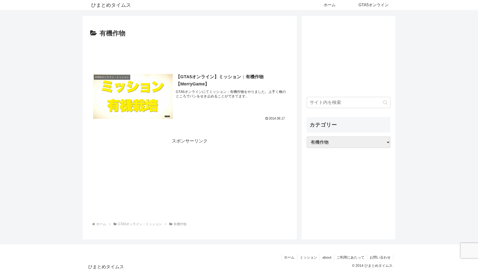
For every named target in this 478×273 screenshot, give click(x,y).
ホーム (289, 257)
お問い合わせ (380, 257)
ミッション (308, 257)
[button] (385, 102)
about (326, 257)
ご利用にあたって (350, 257)
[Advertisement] (189, 53)
